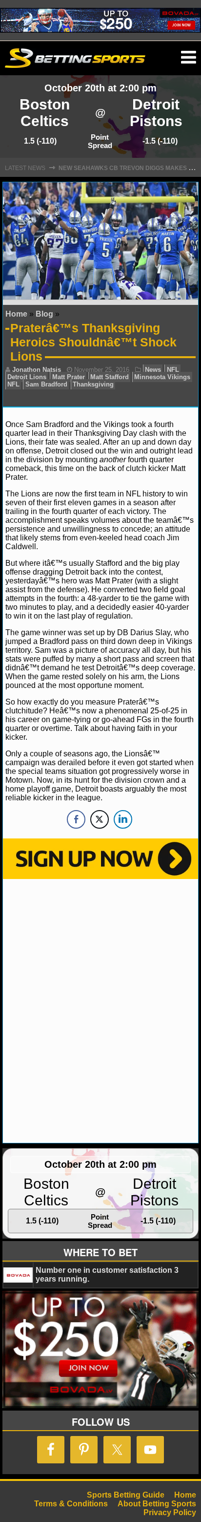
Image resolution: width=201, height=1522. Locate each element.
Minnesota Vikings (162, 377)
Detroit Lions (26, 377)
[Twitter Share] (99, 819)
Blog (44, 314)
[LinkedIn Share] (123, 819)
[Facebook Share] (76, 819)
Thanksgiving (93, 384)
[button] (188, 57)
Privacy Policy (169, 1512)
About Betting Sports (157, 1504)
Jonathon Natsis (36, 369)
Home (16, 314)
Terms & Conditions (71, 1504)
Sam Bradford (46, 384)
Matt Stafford (109, 377)
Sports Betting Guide (125, 1495)
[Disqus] (100, 1010)
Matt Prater (68, 377)
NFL (173, 369)
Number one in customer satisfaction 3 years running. (107, 1274)
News (153, 369)
